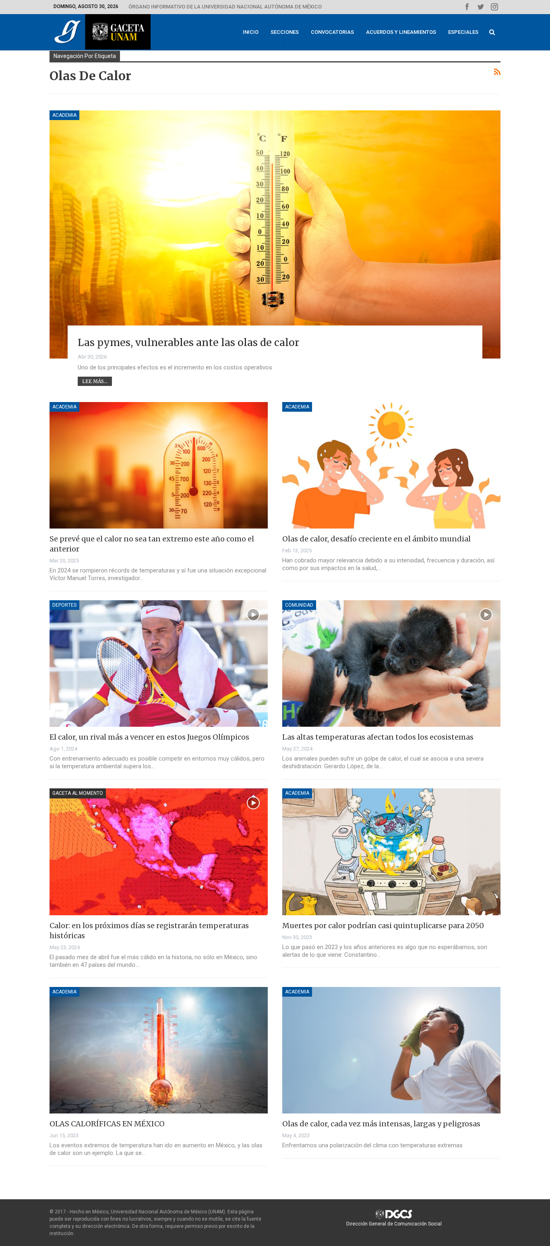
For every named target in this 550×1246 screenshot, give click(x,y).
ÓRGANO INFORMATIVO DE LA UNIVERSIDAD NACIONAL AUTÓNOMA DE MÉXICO (225, 7)
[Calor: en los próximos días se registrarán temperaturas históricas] (159, 851)
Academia (64, 115)
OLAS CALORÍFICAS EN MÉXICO (107, 1123)
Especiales (463, 32)
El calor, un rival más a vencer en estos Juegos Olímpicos (149, 737)
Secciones (285, 32)
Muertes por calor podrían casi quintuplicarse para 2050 (383, 925)
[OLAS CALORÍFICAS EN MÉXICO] (159, 1050)
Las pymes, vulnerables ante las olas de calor (188, 342)
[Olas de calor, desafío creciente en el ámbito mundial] (391, 465)
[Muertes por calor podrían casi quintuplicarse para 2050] (391, 851)
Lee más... (95, 381)
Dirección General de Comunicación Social (394, 1224)
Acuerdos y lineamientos (401, 32)
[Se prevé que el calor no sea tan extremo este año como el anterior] (159, 465)
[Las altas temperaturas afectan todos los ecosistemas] (391, 663)
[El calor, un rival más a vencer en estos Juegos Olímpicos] (159, 663)
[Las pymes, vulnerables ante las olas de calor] (275, 234)
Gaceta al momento (77, 793)
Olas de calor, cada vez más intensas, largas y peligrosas (381, 1123)
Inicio (250, 32)
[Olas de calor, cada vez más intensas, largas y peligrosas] (391, 1050)
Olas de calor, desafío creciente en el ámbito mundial (376, 538)
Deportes (64, 605)
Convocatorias (332, 32)
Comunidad (299, 605)
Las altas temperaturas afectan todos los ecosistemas (377, 737)
